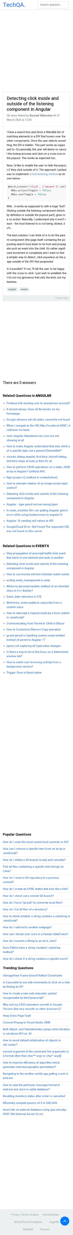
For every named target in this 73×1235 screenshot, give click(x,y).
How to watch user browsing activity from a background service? (34, 664)
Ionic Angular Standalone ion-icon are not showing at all (33, 438)
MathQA (28, 1229)
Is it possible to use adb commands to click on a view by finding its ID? (36, 984)
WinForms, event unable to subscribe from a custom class (34, 605)
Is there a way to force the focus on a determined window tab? (37, 654)
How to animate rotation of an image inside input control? (37, 485)
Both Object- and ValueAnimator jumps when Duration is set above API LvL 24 (36, 1031)
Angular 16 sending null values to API (30, 520)
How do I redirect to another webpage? (27, 927)
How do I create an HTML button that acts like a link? (35, 889)
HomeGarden (51, 1214)
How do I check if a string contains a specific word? (35, 958)
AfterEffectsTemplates (28, 1222)
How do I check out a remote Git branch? (28, 896)
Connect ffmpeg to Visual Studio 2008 (26, 1022)
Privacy (15, 1214)
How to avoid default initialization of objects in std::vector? (32, 1042)
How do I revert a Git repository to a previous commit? (31, 880)
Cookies (34, 1214)
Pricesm (45, 1229)
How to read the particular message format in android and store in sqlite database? (31, 1087)
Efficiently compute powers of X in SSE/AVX (30, 1103)
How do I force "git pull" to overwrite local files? (33, 902)
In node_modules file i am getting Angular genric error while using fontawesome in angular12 (37, 512)
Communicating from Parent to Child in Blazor (36, 623)
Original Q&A (61, 298)
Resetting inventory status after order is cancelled (34, 1096)
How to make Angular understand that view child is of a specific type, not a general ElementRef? (38, 448)
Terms (24, 1214)
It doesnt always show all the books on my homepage (33, 411)
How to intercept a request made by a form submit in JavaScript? (38, 615)
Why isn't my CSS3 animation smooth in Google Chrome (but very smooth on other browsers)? (32, 1007)
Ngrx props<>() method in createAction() (32, 477)
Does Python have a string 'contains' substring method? (31, 950)
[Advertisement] (36, 51)
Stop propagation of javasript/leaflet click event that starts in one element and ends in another (36, 555)
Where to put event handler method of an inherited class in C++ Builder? (38, 588)
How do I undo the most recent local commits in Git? (36, 842)
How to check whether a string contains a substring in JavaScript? (36, 918)
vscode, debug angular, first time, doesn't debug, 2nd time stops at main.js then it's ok (37, 459)
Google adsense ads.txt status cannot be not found (38, 419)
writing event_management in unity (28, 580)
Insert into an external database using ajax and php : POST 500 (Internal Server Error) (35, 1112)
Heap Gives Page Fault (17, 1015)
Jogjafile (54, 1222)
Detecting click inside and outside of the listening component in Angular (33, 104)
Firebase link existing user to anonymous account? (38, 403)
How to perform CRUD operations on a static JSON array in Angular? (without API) (38, 469)
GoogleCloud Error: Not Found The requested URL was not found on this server (38, 529)
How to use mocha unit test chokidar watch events (38, 574)
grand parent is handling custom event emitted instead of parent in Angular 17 (36, 638)
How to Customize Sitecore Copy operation (34, 629)
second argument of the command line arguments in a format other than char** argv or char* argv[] (36, 1054)
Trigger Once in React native (24, 672)
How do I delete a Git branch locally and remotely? (34, 860)
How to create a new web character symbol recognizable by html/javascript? (30, 995)
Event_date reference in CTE (24, 596)
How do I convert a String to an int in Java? (30, 941)
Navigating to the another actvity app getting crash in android (35, 1076)
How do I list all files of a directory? (25, 909)
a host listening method (43, 174)
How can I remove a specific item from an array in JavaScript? (34, 851)
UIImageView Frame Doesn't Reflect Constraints (32, 975)
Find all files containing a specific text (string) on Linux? (33, 869)
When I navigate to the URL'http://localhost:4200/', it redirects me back (38, 428)
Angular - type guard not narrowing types (32, 504)
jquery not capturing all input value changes (34, 646)
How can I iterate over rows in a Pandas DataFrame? (35, 934)
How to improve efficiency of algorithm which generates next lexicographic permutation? (31, 1065)
